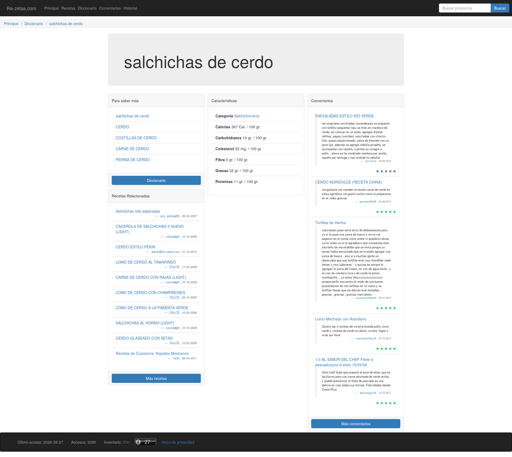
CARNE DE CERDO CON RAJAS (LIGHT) (151, 277)
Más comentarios (355, 423)
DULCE (175, 267)
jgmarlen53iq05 (368, 201)
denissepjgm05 (368, 393)
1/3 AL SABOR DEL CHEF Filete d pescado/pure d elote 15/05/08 (344, 362)
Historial (130, 8)
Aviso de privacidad (178, 442)
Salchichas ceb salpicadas (138, 211)
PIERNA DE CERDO (133, 159)
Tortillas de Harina (330, 222)
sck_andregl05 (170, 216)
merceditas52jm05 (366, 338)
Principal (51, 8)
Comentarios (110, 8)
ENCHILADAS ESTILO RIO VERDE (344, 115)
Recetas (68, 8)
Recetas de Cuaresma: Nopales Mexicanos (152, 353)
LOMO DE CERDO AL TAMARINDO (146, 262)
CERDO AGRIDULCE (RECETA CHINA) (348, 182)
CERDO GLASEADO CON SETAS (144, 338)
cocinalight (173, 236)
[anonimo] (371, 161)
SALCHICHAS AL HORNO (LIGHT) (145, 322)
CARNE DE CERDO (132, 148)
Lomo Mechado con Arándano (340, 318)
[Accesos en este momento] (145, 442)
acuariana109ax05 (366, 298)
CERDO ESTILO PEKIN (135, 246)
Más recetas (156, 378)
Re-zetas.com (21, 8)
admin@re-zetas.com (165, 251)
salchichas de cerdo (132, 115)
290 (126, 442)
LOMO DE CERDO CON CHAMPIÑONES (150, 292)
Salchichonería (246, 115)
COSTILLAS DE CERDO (136, 137)
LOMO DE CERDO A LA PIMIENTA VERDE (152, 307)
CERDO (122, 126)
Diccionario (87, 8)
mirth (176, 358)
